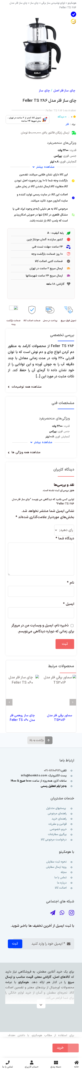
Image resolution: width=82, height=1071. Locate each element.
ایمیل (68, 604)
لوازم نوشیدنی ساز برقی (53, 3)
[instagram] (71, 912)
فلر (67, 124)
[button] (73, 702)
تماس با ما (60, 877)
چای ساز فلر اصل (64, 90)
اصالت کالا (61, 888)
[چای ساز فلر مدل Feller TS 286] (41, 46)
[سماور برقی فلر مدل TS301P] (59, 691)
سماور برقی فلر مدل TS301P (59, 717)
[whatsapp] (62, 912)
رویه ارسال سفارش (56, 867)
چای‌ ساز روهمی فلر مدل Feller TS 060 (22, 717)
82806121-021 (52, 770)
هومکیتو (72, 3)
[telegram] (52, 912)
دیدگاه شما (65, 538)
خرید (60, 1047)
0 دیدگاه (62, 117)
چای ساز (34, 3)
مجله (63, 872)
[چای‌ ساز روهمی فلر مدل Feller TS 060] (22, 691)
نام (70, 582)
